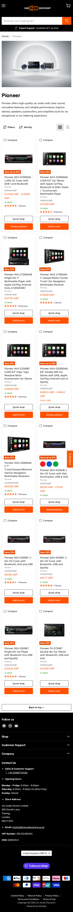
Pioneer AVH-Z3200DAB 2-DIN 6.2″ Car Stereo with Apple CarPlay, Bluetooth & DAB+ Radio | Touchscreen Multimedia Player (54, 185)
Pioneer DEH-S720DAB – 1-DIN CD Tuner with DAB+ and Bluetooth (18, 180)
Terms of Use (49, 899)
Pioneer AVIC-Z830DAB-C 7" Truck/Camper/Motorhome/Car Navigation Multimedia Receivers (18, 469)
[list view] (67, 127)
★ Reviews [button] (70, 459)
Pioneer (8, 187)
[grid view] (60, 127)
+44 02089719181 (18, 772)
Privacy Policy (52, 895)
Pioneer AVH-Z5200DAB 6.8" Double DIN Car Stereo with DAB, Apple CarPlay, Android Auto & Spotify (54, 375)
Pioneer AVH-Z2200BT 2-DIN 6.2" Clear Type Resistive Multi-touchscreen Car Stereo (18, 373)
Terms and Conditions (28, 899)
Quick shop (19, 219)
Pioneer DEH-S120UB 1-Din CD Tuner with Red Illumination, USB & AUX (54, 473)
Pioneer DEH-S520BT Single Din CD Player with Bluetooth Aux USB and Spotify (18, 653)
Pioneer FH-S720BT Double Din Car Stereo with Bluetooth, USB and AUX (54, 653)
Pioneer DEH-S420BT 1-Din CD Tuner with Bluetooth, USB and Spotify (53, 562)
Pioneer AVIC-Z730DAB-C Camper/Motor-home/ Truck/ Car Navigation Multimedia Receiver (54, 279)
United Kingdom (35, 853)
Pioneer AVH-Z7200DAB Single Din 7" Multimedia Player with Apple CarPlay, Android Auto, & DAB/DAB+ (18, 281)
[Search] (66, 21)
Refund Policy (34, 895)
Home (5, 36)
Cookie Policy (17, 895)
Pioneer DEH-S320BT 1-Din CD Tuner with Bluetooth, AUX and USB (18, 561)
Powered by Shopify (36, 906)
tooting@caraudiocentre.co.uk (28, 827)
